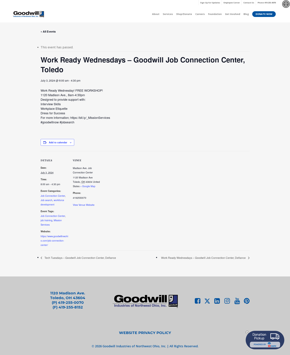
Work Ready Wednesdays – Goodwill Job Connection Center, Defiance (203, 258)
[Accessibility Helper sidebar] (286, 4)
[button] (145, 332)
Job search (46, 200)
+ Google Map (87, 186)
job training (46, 220)
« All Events (48, 31)
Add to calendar (58, 142)
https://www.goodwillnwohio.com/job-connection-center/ (54, 240)
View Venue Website (83, 204)
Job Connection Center (53, 195)
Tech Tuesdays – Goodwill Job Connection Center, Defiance (80, 258)
